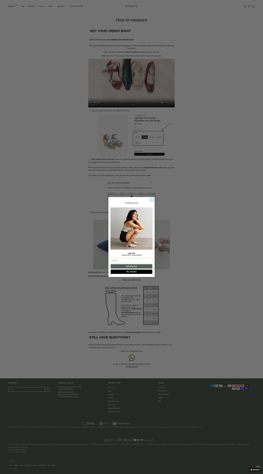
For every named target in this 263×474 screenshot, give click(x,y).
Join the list (131, 266)
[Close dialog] (152, 200)
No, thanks (131, 271)
